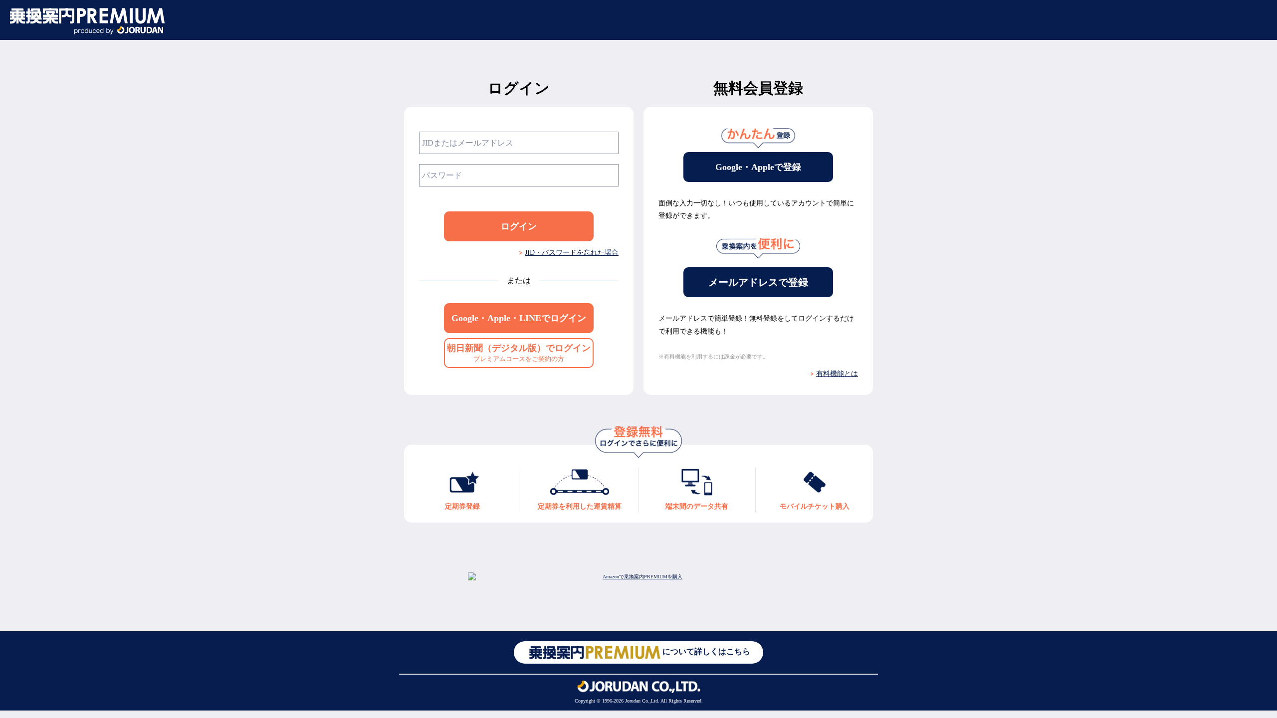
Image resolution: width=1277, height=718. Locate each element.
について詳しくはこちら (706, 652)
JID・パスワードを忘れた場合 (572, 252)
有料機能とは (837, 373)
